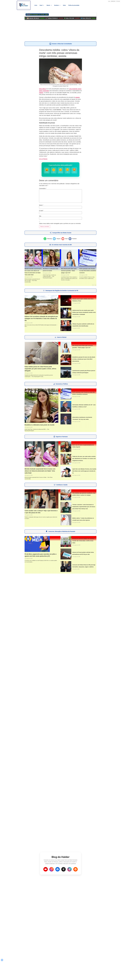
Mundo (48, 5)
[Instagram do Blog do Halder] (51, 869)
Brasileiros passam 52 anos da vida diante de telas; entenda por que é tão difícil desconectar (83, 359)
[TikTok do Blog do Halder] (69, 869)
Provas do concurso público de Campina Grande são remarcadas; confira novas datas (83, 540)
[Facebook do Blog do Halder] (57, 869)
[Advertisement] (60, 30)
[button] (48, 238)
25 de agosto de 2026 (76, 316)
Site (40, 216)
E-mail (41, 210)
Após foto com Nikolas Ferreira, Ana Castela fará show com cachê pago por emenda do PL (84, 471)
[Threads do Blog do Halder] (63, 869)
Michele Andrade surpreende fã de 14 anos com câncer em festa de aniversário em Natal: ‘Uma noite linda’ (40, 471)
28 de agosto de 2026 (28, 272)
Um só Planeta (43, 159)
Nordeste (56, 5)
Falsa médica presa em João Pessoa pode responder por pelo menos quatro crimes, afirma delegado (40, 368)
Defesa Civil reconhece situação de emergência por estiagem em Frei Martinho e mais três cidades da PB (41, 318)
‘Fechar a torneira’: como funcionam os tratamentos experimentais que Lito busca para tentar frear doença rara (83, 506)
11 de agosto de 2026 (76, 556)
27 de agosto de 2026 (28, 322)
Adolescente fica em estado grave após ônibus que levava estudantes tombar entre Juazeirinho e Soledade (84, 312)
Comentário (42, 188)
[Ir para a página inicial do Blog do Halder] (23, 5)
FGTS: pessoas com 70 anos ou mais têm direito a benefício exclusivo (69, 270)
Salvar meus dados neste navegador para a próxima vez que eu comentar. (60, 223)
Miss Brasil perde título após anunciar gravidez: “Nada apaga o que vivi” (50, 270)
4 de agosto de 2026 (76, 328)
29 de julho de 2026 (75, 569)
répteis (41, 92)
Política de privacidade (73, 5)
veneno (77, 97)
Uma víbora (42, 88)
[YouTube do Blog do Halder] (45, 869)
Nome (41, 205)
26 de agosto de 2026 (76, 462)
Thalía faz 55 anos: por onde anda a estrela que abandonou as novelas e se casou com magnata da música (84, 458)
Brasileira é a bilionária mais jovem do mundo (39, 425)
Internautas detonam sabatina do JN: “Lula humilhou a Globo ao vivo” (87, 270)
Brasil (41, 5)
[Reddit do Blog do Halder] (75, 869)
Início (35, 5)
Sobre (64, 5)
